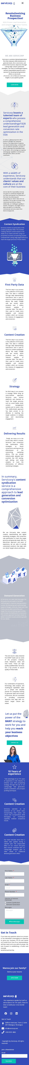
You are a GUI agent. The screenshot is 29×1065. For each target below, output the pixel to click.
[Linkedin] (16, 1013)
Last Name (9, 878)
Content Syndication (13, 903)
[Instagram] (11, 1013)
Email (7, 885)
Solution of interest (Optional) (11, 899)
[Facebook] (5, 1013)
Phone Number (10, 892)
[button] (22, 3)
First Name (9, 871)
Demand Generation (13, 905)
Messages (8, 907)
